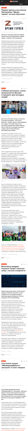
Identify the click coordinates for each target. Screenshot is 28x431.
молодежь (4, 254)
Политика (7, 4)
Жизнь (21, 4)
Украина (4, 351)
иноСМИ (9, 351)
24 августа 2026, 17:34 (5, 273)
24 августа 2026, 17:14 (5, 369)
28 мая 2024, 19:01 (5, 16)
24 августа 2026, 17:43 (5, 99)
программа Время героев (7, 78)
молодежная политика (12, 254)
